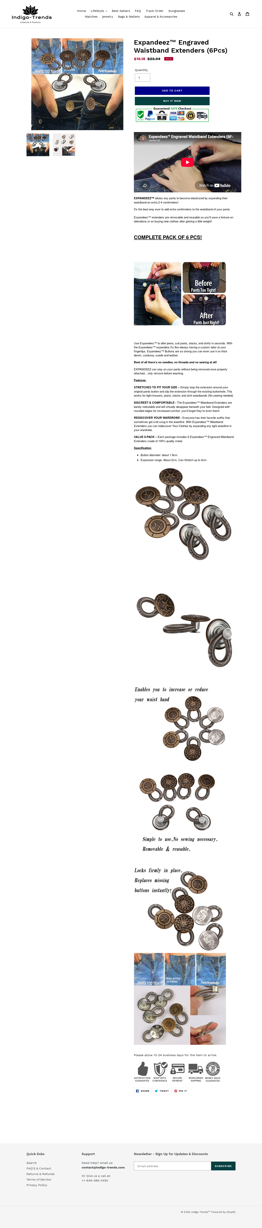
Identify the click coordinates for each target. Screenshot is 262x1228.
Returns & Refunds (40, 1174)
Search (31, 1163)
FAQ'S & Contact (38, 1168)
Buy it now (172, 100)
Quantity (141, 70)
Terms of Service (38, 1179)
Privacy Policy (36, 1185)
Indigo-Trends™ (200, 1212)
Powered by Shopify (223, 1212)
